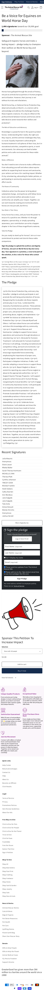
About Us (5, 779)
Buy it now (22, 671)
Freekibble (6, 842)
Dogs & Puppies (7, 915)
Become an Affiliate (9, 783)
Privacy (5, 802)
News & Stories (32, 2)
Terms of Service (19, 586)
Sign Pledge (22, 578)
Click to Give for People (10, 828)
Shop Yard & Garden (9, 885)
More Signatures (22, 523)
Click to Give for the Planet (11, 831)
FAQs (4, 776)
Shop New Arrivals (8, 896)
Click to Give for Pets (9, 824)
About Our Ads (7, 812)
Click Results (7, 786)
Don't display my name (14, 558)
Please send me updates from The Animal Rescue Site (20, 568)
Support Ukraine (8, 962)
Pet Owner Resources (9, 918)
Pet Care (5, 925)
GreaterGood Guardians (21, 534)
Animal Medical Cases (10, 955)
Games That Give (8, 849)
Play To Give (19, 2)
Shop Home (6, 882)
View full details (8, 678)
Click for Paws (7, 838)
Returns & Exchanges (9, 769)
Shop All (5, 864)
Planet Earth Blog (8, 933)
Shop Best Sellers (8, 868)
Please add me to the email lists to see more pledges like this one (21, 573)
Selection (5, 647)
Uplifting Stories (8, 929)
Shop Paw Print (7, 871)
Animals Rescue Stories (10, 908)
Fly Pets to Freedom (9, 958)
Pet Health (6, 922)
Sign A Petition (7, 852)
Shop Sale (6, 892)
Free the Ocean (7, 845)
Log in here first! (22, 539)
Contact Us (6, 772)
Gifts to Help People (9, 948)
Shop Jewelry (7, 889)
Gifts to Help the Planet (10, 951)
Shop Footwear (7, 878)
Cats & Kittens (7, 911)
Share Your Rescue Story (10, 936)
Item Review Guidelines (10, 809)
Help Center (6, 765)
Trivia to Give (7, 835)
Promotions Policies (9, 805)
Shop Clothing (7, 875)
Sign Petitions (7, 2)
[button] (29, 7)
